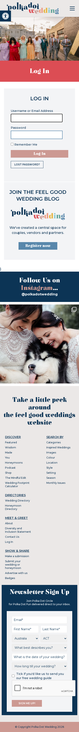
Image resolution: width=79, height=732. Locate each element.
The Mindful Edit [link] (15, 477)
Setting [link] (51, 472)
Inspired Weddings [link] (58, 447)
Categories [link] (53, 442)
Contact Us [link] (12, 536)
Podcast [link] (10, 467)
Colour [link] (50, 457)
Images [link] (51, 452)
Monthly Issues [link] (55, 482)
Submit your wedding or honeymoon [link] (13, 565)
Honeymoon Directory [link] (13, 507)
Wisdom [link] (10, 447)
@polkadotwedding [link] (39, 294)
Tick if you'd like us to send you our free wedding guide (40, 676)
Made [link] (8, 452)
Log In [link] (9, 541)
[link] (5, 16)
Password (18, 128)
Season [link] (51, 477)
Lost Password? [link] (27, 164)
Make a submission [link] (17, 556)
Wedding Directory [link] (17, 500)
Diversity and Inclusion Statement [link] (18, 530)
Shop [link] (8, 472)
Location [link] (52, 462)
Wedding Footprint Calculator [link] (17, 484)
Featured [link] (11, 442)
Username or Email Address (32, 111)
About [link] (9, 523)
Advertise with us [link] (16, 573)
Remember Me (25, 144)
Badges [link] (10, 578)
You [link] (7, 457)
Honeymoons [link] (14, 462)
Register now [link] (38, 246)
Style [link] (49, 467)
